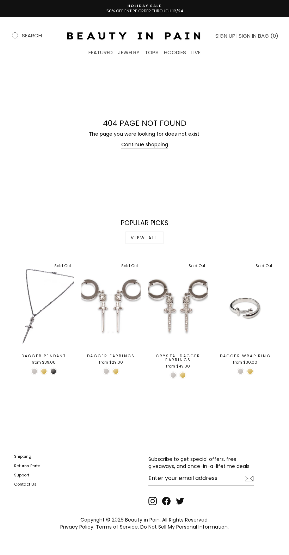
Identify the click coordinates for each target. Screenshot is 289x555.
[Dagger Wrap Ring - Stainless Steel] (240, 371)
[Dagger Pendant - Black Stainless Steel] (53, 371)
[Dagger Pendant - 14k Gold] (44, 371)
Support (21, 475)
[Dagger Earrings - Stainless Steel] (106, 371)
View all (145, 238)
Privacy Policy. (77, 526)
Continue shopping (144, 144)
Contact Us (25, 484)
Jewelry (129, 52)
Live (196, 52)
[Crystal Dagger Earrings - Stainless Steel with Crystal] (173, 375)
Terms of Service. (117, 526)
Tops (152, 52)
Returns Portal (28, 466)
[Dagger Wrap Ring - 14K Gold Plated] (250, 371)
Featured (100, 52)
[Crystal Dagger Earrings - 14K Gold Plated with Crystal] (182, 375)
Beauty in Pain (142, 519)
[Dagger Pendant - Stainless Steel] (34, 371)
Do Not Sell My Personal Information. (184, 526)
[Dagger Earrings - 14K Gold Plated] (115, 371)
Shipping (22, 456)
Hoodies (175, 52)
